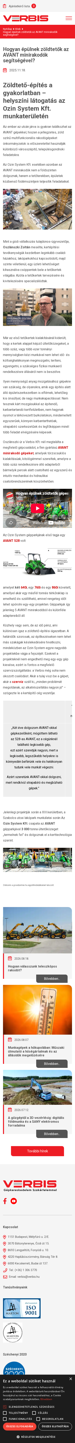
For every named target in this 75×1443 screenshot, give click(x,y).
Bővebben (46, 1399)
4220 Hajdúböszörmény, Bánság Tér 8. (32, 1257)
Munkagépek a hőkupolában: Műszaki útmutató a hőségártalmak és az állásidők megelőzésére (36, 1051)
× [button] (70, 1379)
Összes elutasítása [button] (55, 1426)
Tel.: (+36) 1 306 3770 (22, 1270)
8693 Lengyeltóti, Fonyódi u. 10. (28, 1250)
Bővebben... (52, 979)
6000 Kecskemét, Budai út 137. (27, 1263)
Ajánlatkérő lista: (19, 6)
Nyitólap (7, 29)
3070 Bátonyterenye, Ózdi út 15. (28, 1243)
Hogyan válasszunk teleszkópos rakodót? (32, 968)
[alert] (37, 1409)
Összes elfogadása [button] (19, 1426)
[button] (37, 1436)
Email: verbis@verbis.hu (24, 1277)
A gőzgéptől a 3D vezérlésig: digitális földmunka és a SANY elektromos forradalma (36, 1121)
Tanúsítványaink (15, 1287)
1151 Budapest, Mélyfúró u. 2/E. (28, 1237)
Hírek (18, 29)
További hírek (37, 1151)
